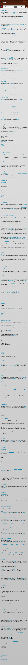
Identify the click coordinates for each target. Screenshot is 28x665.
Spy (1, 461)
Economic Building (4, 494)
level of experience (24, 228)
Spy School (6, 416)
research (5, 173)
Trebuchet (2, 145)
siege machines (24, 173)
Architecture (11, 496)
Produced (2, 467)
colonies (15, 24)
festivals (24, 280)
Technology (4, 28)
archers (6, 292)
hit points (19, 173)
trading (18, 24)
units (1, 378)
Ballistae (13, 131)
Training (24, 154)
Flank (16, 509)
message (22, 207)
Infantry (7, 260)
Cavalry (16, 260)
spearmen (8, 292)
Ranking (6, 210)
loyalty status (16, 13)
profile (23, 204)
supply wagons (5, 580)
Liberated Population (22, 261)
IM (24, 389)
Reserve (3, 511)
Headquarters (18, 237)
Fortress (7, 127)
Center (22, 509)
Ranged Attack (17, 184)
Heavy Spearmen (3, 351)
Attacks (2, 365)
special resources (11, 24)
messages (17, 204)
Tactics (7, 508)
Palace (24, 237)
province (9, 280)
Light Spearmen (3, 349)
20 (26, 6)
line (2, 509)
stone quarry (13, 467)
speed (6, 379)
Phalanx (2, 314)
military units (13, 290)
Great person (7, 241)
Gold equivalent (3, 470)
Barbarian (2, 254)
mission (24, 378)
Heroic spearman (3, 315)
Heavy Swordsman (4, 656)
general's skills (14, 238)
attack (7, 165)
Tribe (5, 254)
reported (18, 205)
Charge (12, 308)
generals (6, 235)
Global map (7, 25)
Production (25, 477)
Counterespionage (3, 84)
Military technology (4, 395)
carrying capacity (24, 578)
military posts (23, 24)
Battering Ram (3, 141)
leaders (9, 92)
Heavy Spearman (3, 313)
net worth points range (7, 366)
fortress (25, 467)
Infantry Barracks (14, 335)
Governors (11, 83)
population (13, 280)
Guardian (2, 657)
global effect (25, 277)
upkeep (15, 577)
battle (15, 269)
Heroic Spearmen (3, 353)
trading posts (12, 362)
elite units (8, 174)
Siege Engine (5, 155)
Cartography (2, 381)
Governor (20, 39)
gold (1, 280)
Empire (2, 29)
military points (19, 70)
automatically (15, 561)
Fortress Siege (12, 325)
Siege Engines (14, 188)
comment (25, 207)
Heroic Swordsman (4, 659)
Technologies (20, 469)
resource (21, 467)
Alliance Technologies (15, 12)
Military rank (3, 70)
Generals (11, 163)
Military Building (3, 182)
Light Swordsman (4, 655)
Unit (1, 377)
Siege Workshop (13, 133)
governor (6, 229)
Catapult (2, 142)
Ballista (2, 144)
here (22, 16)
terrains (4, 362)
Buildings (15, 469)
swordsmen (12, 292)
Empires (5, 58)
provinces (3, 281)
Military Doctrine (11, 184)
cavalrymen (17, 292)
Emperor (4, 561)
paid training (19, 235)
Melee (9, 330)
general (10, 229)
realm (12, 57)
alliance (3, 12)
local (21, 277)
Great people (12, 228)
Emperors (12, 39)
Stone (22, 477)
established (14, 365)
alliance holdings (10, 58)
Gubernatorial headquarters (11, 237)
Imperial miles (13, 29)
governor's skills (18, 238)
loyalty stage (14, 92)
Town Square (21, 279)
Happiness (16, 217)
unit (14, 377)
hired (9, 467)
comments (25, 204)
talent (3, 569)
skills (5, 39)
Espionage (6, 418)
